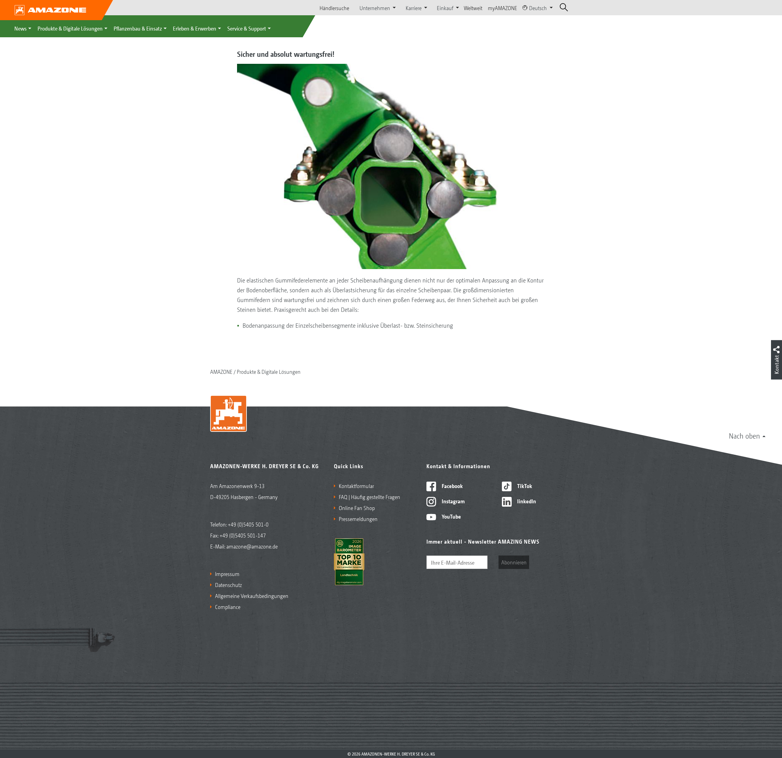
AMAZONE (221, 371)
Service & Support (246, 28)
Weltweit (473, 7)
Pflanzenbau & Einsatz (138, 28)
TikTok (524, 485)
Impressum (227, 573)
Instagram (452, 501)
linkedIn (526, 501)
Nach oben (744, 435)
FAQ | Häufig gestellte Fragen (369, 496)
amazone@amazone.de (252, 546)
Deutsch (538, 7)
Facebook (451, 485)
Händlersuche (334, 7)
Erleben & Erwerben (194, 28)
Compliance (227, 606)
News (20, 28)
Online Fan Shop (357, 507)
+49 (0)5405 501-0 (248, 524)
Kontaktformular (356, 485)
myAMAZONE (502, 7)
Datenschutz (228, 584)
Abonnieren (514, 562)
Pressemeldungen (358, 518)
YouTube (450, 516)
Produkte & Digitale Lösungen (70, 28)
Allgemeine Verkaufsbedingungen (251, 595)
